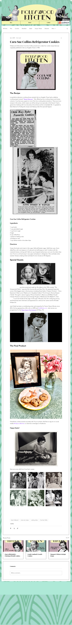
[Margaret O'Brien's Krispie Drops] (59, 546)
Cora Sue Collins (43, 520)
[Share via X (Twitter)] (14, 528)
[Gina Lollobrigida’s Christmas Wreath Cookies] (13, 546)
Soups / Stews (38, 28)
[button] (67, 28)
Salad (30, 28)
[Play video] (36, 327)
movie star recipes (25, 520)
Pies (11, 28)
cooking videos (34, 520)
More (53, 28)
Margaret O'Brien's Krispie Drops (58, 555)
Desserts (47, 28)
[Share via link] (17, 528)
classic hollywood (14, 520)
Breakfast (24, 28)
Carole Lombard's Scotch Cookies (35, 555)
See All (67, 537)
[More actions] (61, 38)
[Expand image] (18, 480)
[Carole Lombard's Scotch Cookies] (36, 546)
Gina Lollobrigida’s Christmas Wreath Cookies (12, 555)
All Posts (5, 28)
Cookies (17, 28)
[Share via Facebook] (10, 528)
